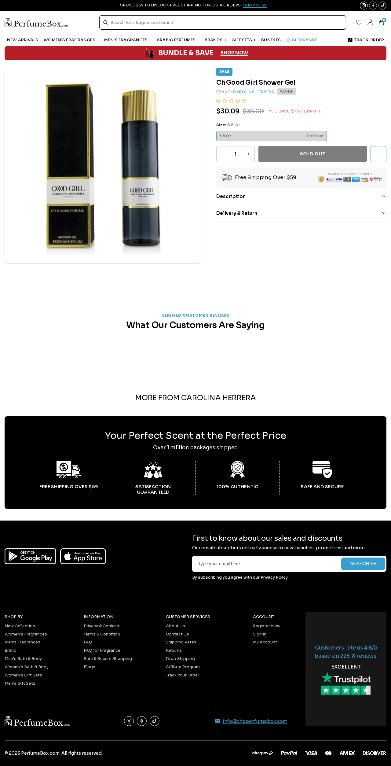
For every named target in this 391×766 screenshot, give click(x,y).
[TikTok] (154, 721)
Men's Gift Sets (20, 683)
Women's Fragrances (26, 634)
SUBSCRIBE (363, 563)
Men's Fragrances (22, 642)
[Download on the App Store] (83, 556)
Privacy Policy (274, 577)
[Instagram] (129, 721)
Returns (174, 650)
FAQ (88, 642)
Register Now (266, 625)
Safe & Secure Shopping (108, 658)
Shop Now (255, 5)
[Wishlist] (359, 22)
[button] (231, 100)
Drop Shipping (180, 658)
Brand (10, 650)
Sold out (312, 154)
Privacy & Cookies (101, 625)
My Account (265, 642)
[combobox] (222, 22)
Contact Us (177, 634)
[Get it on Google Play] (30, 556)
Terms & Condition (102, 634)
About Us (175, 625)
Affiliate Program (183, 666)
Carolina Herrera (253, 92)
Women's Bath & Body (27, 666)
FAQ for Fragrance (102, 650)
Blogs (89, 666)
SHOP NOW (234, 53)
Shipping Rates (181, 642)
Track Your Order (182, 675)
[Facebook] (142, 721)
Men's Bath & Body (23, 658)
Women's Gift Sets (23, 675)
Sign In (259, 634)
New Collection (20, 625)
